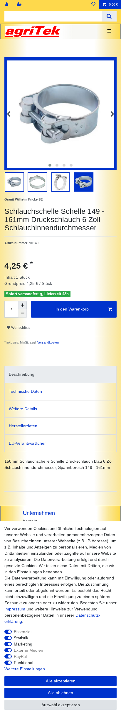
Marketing (23, 644)
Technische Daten (25, 391)
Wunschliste (20, 328)
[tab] (60, 374)
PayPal (20, 656)
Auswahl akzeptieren (60, 704)
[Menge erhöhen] (23, 305)
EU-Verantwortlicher (27, 443)
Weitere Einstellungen (24, 668)
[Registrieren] (20, 4)
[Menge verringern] (23, 313)
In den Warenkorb (72, 309)
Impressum (14, 609)
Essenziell (23, 631)
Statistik (21, 637)
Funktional (23, 662)
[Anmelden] (7, 4)
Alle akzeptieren (60, 681)
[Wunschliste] (93, 4)
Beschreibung (21, 374)
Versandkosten (47, 342)
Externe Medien (28, 650)
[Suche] (109, 16)
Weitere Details (23, 408)
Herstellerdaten (23, 425)
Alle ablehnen (60, 692)
